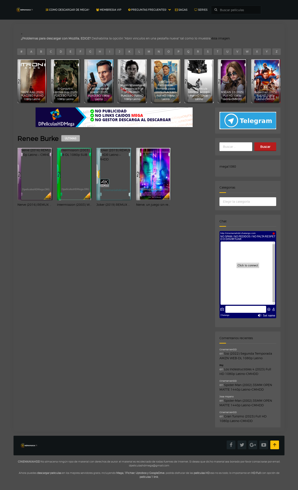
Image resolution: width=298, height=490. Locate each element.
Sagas (182, 9)
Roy (221, 365)
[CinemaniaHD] (24, 5)
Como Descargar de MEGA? (68, 9)
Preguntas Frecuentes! (148, 9)
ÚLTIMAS (70, 138)
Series (202, 9)
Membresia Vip (110, 9)
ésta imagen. (220, 38)
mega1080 (227, 166)
